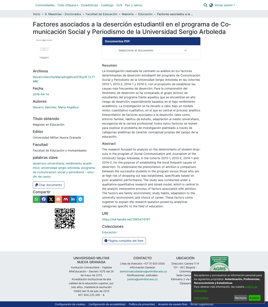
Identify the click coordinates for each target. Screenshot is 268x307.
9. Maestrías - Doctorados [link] (63, 14)
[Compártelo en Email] (58, 199)
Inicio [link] (36, 14)
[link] (109, 232)
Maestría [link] (128, 14)
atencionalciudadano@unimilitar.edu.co (143, 271)
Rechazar (240, 297)
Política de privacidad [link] (142, 304)
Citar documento (50, 185)
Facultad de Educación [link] (101, 14)
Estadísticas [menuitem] (89, 5)
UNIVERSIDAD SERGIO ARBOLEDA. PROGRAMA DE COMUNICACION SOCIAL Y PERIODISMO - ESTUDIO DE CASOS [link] (64, 172)
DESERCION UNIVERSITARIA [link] (48, 163)
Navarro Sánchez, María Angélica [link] (56, 107)
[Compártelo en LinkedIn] (73, 199)
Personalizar (201, 297)
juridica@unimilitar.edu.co (142, 279)
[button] (205, 5)
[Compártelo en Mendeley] (65, 199)
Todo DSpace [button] (66, 5)
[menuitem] (67, 5)
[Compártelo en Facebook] (43, 199)
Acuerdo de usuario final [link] (172, 304)
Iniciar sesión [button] (224, 5)
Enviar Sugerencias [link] (202, 304)
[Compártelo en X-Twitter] (51, 199)
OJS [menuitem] (119, 5)
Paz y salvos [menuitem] (133, 5)
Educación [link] (145, 14)
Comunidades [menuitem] (45, 5)
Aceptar (254, 297)
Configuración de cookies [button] (70, 304)
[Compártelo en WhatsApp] (36, 199)
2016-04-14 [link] (41, 94)
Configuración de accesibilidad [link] (107, 304)
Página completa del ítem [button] (125, 240)
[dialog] (227, 287)
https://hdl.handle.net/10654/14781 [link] (126, 219)
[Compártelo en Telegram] (80, 199)
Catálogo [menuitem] (107, 5)
